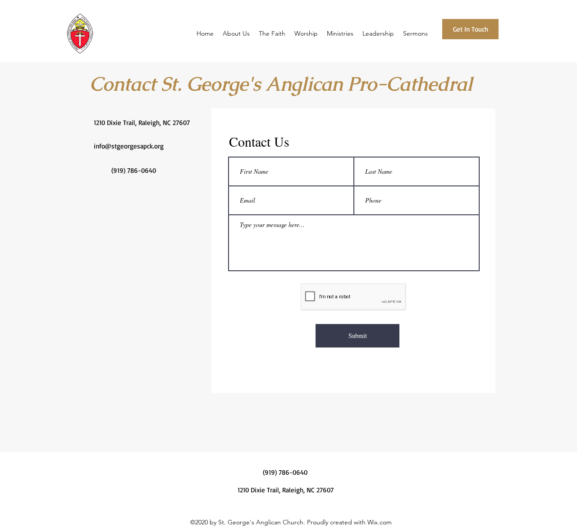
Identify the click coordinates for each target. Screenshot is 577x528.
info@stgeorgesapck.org (129, 146)
